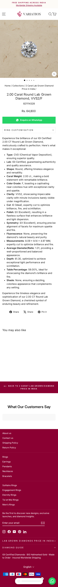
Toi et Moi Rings (10, 499)
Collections (18, 85)
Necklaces (7, 471)
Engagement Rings (11, 490)
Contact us (7, 438)
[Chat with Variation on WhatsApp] (52, 581)
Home (8, 85)
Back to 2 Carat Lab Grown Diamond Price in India (31, 387)
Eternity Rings (9, 495)
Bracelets (7, 476)
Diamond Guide (13, 547)
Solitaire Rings (9, 485)
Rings (5, 457)
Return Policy (9, 447)
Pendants (7, 466)
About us (6, 433)
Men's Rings (8, 504)
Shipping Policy (10, 442)
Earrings (6, 461)
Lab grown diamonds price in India (28, 541)
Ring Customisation (18, 130)
